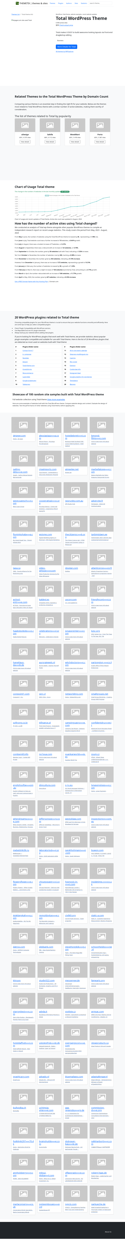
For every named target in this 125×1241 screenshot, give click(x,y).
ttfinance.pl (45, 722)
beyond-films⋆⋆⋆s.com (98, 437)
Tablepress (26, 384)
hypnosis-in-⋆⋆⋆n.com (71, 883)
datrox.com (19, 946)
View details (25, 142)
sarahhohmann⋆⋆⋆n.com (75, 851)
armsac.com (97, 1011)
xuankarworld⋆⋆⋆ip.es (75, 755)
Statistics (84, 3)
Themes (52, 3)
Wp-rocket (73, 362)
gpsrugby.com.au (74, 500)
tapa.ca (16, 567)
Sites (76, 3)
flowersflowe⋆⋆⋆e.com (23, 883)
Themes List (15, 14)
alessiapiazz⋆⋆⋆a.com (49, 437)
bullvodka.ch (19, 1107)
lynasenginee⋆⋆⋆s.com (101, 786)
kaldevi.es (44, 599)
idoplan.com (71, 567)
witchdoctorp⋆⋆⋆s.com (75, 664)
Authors (69, 3)
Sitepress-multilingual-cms (79, 354)
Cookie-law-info (75, 369)
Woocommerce (28, 373)
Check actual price (66, 25)
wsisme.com (45, 534)
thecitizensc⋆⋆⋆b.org (75, 536)
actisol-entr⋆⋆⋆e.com (20, 601)
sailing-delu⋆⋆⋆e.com (20, 470)
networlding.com (74, 693)
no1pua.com (45, 754)
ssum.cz (95, 754)
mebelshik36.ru (21, 850)
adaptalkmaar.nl (99, 1076)
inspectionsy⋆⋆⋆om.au (101, 820)
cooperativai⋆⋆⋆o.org (49, 502)
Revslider (26, 358)
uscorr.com (71, 599)
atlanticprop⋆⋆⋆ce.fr (101, 567)
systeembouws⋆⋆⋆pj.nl (49, 1205)
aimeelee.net (72, 469)
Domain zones (108, 1228)
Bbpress (72, 384)
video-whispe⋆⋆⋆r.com (47, 569)
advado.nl (44, 1076)
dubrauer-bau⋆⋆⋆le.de (71, 1142)
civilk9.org (70, 915)
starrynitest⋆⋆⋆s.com (23, 1013)
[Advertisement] (62, 68)
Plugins (60, 3)
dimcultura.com (47, 785)
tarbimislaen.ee (99, 534)
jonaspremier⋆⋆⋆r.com (75, 632)
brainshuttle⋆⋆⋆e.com (49, 1142)
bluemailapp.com (74, 1076)
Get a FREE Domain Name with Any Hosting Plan (31, 282)
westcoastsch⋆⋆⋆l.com (23, 502)
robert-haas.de (99, 1172)
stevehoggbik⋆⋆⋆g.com (75, 948)
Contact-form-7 (28, 351)
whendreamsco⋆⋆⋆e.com (23, 820)
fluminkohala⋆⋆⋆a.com (23, 536)
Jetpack (25, 362)
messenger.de (72, 980)
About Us (108, 1232)
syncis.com (71, 1204)
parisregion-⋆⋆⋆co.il (101, 662)
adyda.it (43, 1011)
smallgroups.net (99, 693)
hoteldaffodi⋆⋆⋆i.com (23, 1044)
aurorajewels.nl (47, 662)
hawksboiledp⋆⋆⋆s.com (23, 632)
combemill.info (20, 754)
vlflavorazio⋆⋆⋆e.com (75, 1174)
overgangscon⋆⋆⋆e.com (75, 1044)
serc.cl (42, 693)
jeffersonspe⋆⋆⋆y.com (49, 820)
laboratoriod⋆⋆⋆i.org (49, 851)
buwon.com (97, 850)
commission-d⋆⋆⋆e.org (98, 1109)
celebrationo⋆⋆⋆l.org (49, 632)
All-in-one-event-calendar (78, 351)
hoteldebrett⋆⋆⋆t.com (75, 437)
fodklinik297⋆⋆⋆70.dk (23, 1142)
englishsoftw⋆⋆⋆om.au (23, 786)
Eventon (72, 366)
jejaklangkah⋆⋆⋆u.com (23, 917)
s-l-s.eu (69, 785)
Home (81, 1228)
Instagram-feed (75, 373)
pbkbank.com (46, 946)
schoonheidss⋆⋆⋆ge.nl (101, 948)
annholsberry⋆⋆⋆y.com (23, 1174)
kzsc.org (95, 630)
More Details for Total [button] (66, 46)
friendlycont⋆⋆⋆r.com (101, 601)
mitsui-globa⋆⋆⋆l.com (46, 1174)
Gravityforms (27, 369)
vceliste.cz (70, 1011)
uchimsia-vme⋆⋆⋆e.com (46, 1109)
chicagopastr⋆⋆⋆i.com (49, 883)
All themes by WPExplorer (65, 51)
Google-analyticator (29, 381)
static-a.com (97, 915)
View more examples (56, 399)
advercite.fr (97, 500)
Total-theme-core (28, 366)
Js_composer (27, 354)
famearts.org (98, 980)
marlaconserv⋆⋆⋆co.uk (23, 1205)
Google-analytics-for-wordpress (81, 377)
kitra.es (17, 980)
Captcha (72, 358)
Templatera (74, 381)
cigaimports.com (47, 469)
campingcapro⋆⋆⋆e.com (75, 724)
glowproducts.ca (100, 1042)
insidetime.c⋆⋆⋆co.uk (101, 883)
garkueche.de (98, 1204)
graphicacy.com (21, 1076)
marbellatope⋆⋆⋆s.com (101, 470)
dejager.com (19, 435)
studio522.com (47, 980)
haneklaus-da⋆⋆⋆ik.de (18, 664)
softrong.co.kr (20, 722)
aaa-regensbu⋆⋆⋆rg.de (74, 1109)
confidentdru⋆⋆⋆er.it (101, 724)
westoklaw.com (73, 818)
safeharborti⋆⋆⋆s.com (101, 1142)
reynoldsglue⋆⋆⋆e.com (49, 917)
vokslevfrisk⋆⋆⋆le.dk (49, 1042)
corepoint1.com (21, 693)
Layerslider (26, 377)
